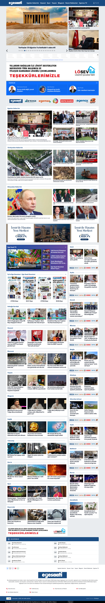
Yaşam (54, 3)
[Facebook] (7, 568)
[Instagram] (13, 568)
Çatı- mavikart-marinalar (25, 90)
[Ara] (96, 3)
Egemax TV (83, 3)
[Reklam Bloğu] (52, 71)
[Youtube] (15, 568)
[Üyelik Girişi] (94, 3)
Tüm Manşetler (82, 588)
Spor (49, 3)
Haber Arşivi (35, 592)
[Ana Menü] (98, 3)
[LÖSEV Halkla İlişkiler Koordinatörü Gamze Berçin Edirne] (46, 256)
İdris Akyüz (50, 87)
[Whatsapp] (18, 568)
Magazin (61, 3)
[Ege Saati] (15, 3)
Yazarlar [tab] (12, 83)
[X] (10, 568)
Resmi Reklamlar (71, 3)
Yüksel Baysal (81, 87)
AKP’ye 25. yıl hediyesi (55, 90)
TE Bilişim (96, 598)
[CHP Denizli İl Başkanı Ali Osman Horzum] (46, 251)
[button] (7, 50)
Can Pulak (20, 87)
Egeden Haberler (33, 3)
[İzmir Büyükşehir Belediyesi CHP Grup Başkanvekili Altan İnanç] (46, 262)
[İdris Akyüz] (42, 89)
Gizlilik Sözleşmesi (62, 602)
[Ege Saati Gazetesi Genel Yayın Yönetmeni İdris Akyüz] (46, 267)
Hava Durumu (11, 588)
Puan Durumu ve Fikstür (61, 588)
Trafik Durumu (35, 588)
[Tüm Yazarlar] (97, 83)
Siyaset (43, 3)
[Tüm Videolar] (65, 247)
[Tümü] (65, 274)
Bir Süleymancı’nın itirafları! (84, 90)
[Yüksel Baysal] (72, 89)
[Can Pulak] (12, 89)
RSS (9, 598)
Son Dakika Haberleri (13, 592)
